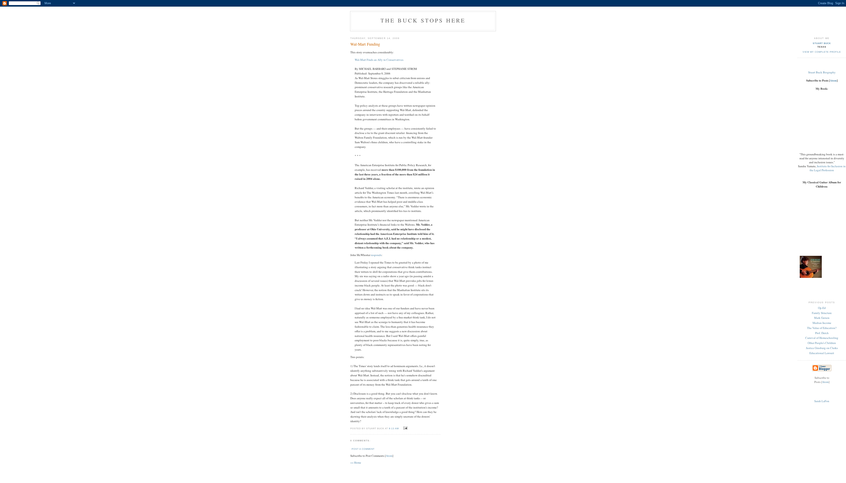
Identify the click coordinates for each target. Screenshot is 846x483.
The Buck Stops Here (423, 20)
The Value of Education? (822, 328)
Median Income (822, 323)
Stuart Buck (822, 43)
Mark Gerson (821, 318)
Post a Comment (363, 449)
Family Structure (822, 313)
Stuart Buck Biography (822, 72)
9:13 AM (394, 428)
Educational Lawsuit (821, 353)
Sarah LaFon (821, 401)
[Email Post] (404, 428)
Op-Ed (822, 308)
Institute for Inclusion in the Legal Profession (828, 168)
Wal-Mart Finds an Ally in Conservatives (379, 60)
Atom (389, 456)
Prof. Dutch (822, 333)
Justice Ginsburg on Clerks (822, 348)
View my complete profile (822, 52)
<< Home (355, 462)
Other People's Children (822, 343)
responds (376, 255)
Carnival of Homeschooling (821, 338)
